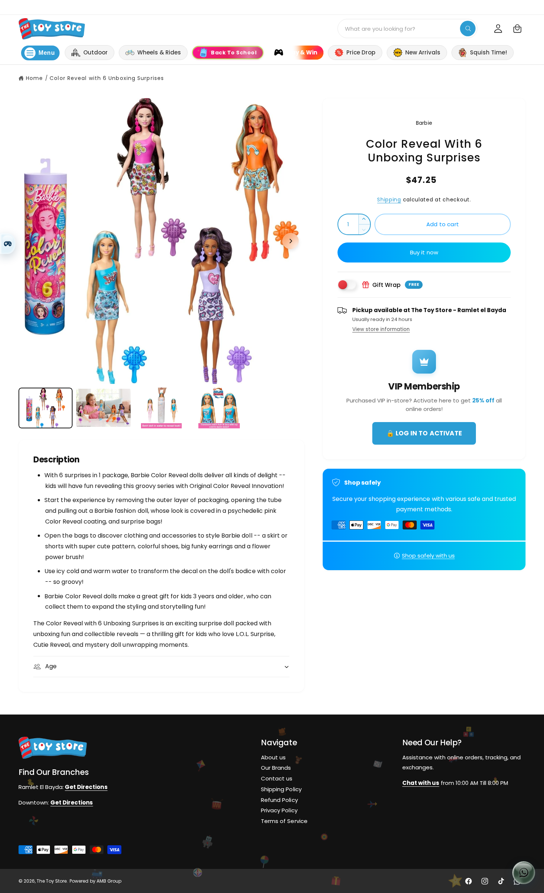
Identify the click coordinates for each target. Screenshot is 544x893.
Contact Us (529, 6)
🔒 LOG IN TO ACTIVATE (423, 433)
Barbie (424, 123)
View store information (381, 329)
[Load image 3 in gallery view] (161, 408)
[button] (517, 28)
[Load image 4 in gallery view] (219, 408)
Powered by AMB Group (95, 881)
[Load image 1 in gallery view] (46, 408)
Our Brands (276, 768)
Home (34, 78)
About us (273, 757)
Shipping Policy (281, 789)
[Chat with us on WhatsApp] (523, 872)
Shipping (389, 199)
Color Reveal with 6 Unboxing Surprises (107, 78)
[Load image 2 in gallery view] (103, 408)
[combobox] (407, 28)
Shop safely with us (428, 555)
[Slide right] (290, 241)
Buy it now (424, 252)
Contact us (276, 778)
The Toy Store (52, 881)
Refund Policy (279, 799)
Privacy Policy (279, 810)
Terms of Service (284, 821)
